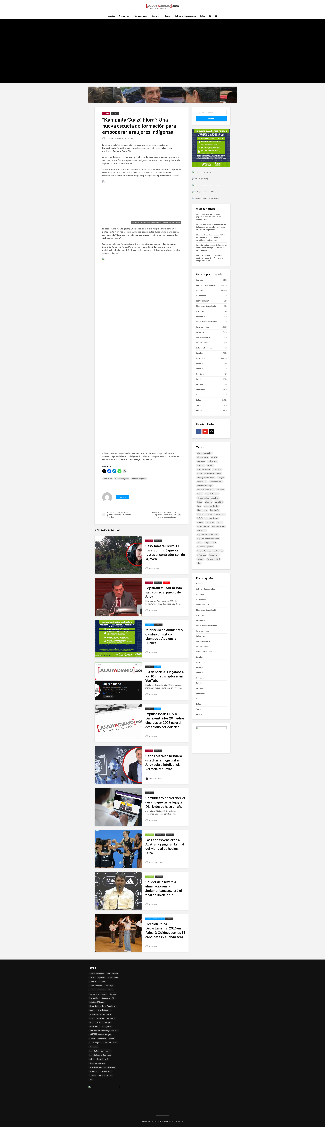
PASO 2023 (200, 369)
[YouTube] (205, 431)
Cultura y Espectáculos (185, 16)
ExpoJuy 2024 (202, 316)
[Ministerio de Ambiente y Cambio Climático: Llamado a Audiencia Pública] (118, 638)
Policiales (200, 374)
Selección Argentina (205, 547)
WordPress (179, 1121)
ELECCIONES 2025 (203, 301)
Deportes (156, 16)
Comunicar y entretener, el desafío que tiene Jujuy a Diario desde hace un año (165, 802)
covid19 (210, 465)
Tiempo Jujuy (214, 555)
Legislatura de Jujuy (211, 506)
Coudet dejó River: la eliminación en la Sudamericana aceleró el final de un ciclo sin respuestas (211, 227)
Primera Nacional (218, 526)
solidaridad (201, 555)
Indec (199, 502)
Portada (115, 113)
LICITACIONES (202, 342)
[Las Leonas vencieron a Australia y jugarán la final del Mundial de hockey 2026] (118, 848)
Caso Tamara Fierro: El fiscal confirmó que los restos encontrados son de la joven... (165, 552)
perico (219, 522)
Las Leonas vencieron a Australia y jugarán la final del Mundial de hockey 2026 (210, 216)
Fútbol (199, 494)
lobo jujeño (214, 510)
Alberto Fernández (204, 453)
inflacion (208, 502)
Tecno (167, 16)
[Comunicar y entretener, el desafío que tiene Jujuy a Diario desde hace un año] (118, 806)
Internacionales (140, 16)
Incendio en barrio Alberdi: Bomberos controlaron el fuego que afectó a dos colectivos (211, 247)
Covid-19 (200, 465)
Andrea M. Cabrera (155, 778)
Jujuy (199, 506)
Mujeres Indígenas (122, 478)
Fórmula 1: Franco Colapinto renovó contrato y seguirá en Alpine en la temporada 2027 (210, 258)
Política (199, 379)
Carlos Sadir (212, 461)
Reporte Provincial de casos (208, 538)
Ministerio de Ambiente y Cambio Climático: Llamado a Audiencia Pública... (164, 636)
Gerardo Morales (211, 494)
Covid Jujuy (217, 469)
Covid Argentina (203, 469)
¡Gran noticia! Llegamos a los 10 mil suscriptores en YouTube (164, 676)
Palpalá (200, 522)
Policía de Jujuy (203, 526)
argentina (201, 461)
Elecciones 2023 (216, 481)
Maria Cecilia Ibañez (156, 862)
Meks (165, 1121)
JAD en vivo (200, 332)
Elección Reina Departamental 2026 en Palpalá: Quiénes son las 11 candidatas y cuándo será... (165, 930)
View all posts (122, 497)
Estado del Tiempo (204, 486)
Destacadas (160, 835)
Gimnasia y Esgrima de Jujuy (208, 498)
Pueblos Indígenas (139, 478)
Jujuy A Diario (153, 610)
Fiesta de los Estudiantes (155, 919)
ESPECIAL (149, 625)
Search (211, 119)
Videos (166, 583)
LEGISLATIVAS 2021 (204, 337)
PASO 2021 (200, 363)
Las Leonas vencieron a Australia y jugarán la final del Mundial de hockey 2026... (164, 846)
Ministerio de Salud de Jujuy (207, 518)
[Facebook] (198, 431)
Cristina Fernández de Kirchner (209, 473)
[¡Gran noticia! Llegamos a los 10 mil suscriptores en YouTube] (118, 680)
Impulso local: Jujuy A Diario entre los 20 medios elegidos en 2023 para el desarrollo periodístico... (164, 720)
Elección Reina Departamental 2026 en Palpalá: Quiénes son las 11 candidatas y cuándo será (211, 237)
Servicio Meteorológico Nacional (210, 551)
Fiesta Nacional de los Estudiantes (210, 490)
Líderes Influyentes (204, 348)
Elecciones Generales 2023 (207, 306)
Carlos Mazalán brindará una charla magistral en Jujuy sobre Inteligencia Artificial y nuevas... (163, 762)
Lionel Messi (202, 510)
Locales (111, 16)
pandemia (210, 522)
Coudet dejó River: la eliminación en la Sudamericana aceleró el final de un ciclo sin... (163, 888)
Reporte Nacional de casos (207, 534)
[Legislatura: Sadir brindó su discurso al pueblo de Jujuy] (118, 596)
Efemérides (201, 481)
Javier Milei (219, 502)
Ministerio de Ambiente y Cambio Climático (210, 514)
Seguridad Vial (210, 543)
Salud (202, 16)
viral (198, 563)
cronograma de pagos (206, 477)
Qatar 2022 (201, 530)
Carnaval (199, 280)
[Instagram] (211, 431)
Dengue (221, 477)
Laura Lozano (154, 568)
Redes (158, 667)
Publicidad (200, 389)
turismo (200, 559)
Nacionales (124, 16)
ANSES (214, 457)
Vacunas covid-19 (213, 559)
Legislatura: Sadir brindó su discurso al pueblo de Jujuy (163, 592)
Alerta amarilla (202, 457)
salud (199, 543)
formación (107, 478)
